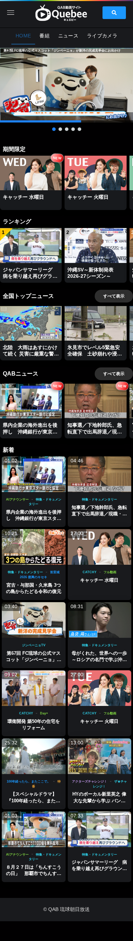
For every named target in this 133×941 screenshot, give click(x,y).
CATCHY (89, 572)
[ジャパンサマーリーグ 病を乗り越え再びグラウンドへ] (100, 829)
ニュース (68, 35)
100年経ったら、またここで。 (28, 781)
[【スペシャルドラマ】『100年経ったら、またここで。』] (34, 756)
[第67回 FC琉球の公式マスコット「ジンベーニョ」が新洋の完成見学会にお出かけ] (34, 620)
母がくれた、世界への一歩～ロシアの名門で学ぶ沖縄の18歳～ (99, 660)
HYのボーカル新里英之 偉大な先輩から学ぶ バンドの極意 (99, 800)
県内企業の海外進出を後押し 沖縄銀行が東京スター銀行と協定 (33, 518)
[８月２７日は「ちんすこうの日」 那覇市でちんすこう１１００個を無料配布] (34, 829)
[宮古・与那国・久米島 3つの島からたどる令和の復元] (34, 547)
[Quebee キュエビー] (66, 12)
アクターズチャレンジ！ (89, 781)
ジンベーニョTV (33, 645)
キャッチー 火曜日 (99, 721)
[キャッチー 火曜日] (100, 688)
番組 (44, 35)
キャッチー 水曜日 (99, 580)
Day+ (44, 713)
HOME (23, 35)
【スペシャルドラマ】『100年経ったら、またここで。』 (33, 800)
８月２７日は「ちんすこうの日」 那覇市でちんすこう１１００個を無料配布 (33, 873)
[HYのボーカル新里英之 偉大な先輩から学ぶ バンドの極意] (100, 756)
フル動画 (110, 572)
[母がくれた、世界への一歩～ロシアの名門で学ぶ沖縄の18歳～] (100, 620)
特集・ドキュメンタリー (99, 499)
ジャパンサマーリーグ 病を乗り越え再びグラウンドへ (99, 868)
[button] (66, 85)
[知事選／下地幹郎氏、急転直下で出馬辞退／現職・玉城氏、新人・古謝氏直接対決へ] (100, 474)
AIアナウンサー (17, 499)
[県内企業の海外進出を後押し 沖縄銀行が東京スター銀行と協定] (34, 474)
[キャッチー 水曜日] (100, 547)
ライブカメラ (102, 35)
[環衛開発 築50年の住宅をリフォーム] (34, 688)
